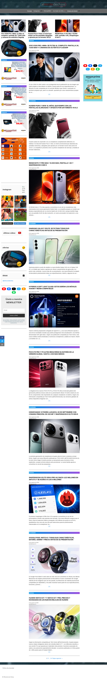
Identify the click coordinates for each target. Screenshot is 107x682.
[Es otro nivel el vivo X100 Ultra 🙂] (20, 215)
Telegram (4, 60)
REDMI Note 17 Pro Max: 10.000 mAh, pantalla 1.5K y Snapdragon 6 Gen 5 (51, 164)
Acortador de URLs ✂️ (59, 11)
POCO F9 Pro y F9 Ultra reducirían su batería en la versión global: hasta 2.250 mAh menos (51, 353)
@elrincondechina (8, 281)
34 (51, 658)
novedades (32, 101)
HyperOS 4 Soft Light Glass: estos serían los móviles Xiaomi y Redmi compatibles (53, 288)
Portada (29, 11)
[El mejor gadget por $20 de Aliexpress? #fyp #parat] (7, 215)
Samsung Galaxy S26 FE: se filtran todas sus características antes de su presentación (49, 229)
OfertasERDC (47, 11)
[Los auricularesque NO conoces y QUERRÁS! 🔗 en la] (7, 202)
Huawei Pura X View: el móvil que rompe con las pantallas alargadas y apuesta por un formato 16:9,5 (53, 107)
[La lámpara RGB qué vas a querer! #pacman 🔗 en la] (20, 202)
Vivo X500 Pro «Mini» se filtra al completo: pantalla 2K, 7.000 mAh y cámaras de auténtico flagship (54, 47)
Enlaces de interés (72, 11)
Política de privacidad (8, 668)
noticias (31, 40)
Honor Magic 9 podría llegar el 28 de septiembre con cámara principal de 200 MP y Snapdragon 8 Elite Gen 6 (53, 413)
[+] (49, 94)
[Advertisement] (12, 170)
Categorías (37, 11)
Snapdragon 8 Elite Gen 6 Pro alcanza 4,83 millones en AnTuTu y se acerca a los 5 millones (53, 479)
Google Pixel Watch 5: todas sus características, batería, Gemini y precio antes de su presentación (51, 539)
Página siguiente (57, 658)
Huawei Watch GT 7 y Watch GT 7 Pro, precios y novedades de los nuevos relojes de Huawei (49, 599)
